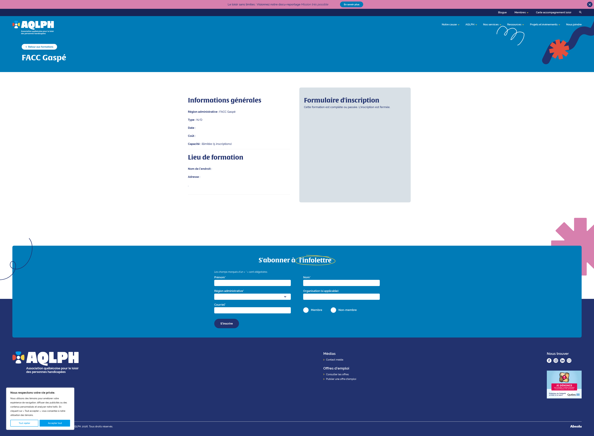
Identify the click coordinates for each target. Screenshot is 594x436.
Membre (316, 310)
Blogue (502, 12)
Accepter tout (55, 423)
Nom (307, 277)
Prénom (220, 277)
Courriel (220, 304)
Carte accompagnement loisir (553, 12)
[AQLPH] (33, 27)
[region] (40, 409)
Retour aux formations (40, 46)
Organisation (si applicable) (320, 291)
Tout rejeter (24, 423)
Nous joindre (574, 24)
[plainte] (564, 385)
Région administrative (229, 291)
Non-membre (347, 310)
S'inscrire (226, 323)
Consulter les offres (337, 374)
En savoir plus (351, 4)
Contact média (334, 359)
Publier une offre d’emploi (341, 379)
